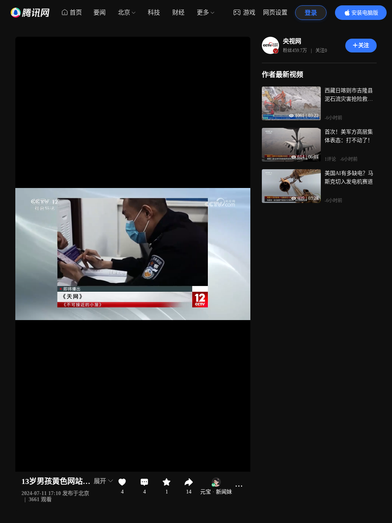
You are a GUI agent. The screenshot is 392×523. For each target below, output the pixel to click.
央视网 (292, 41)
